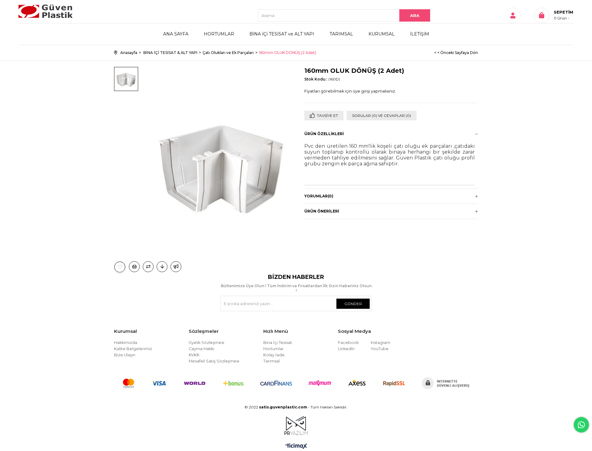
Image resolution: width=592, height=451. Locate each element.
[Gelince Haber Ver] (176, 266)
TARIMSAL (341, 34)
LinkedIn (346, 348)
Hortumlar (273, 348)
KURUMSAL (381, 34)
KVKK (194, 355)
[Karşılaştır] (148, 266)
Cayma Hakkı (201, 348)
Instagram (380, 342)
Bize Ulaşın (124, 355)
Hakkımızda (125, 342)
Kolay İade (274, 355)
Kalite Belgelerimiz (133, 348)
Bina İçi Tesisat (277, 342)
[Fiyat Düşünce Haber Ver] (162, 266)
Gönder (353, 303)
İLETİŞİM (419, 34)
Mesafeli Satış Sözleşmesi (214, 361)
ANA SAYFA (175, 34)
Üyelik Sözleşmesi (206, 342)
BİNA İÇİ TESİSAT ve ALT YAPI (281, 34)
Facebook (348, 342)
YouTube (379, 348)
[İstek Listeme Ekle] (134, 266)
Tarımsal (271, 361)
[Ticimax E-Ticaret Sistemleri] (296, 446)
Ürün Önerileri (321, 211)
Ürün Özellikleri (324, 133)
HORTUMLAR (219, 34)
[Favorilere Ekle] (119, 267)
